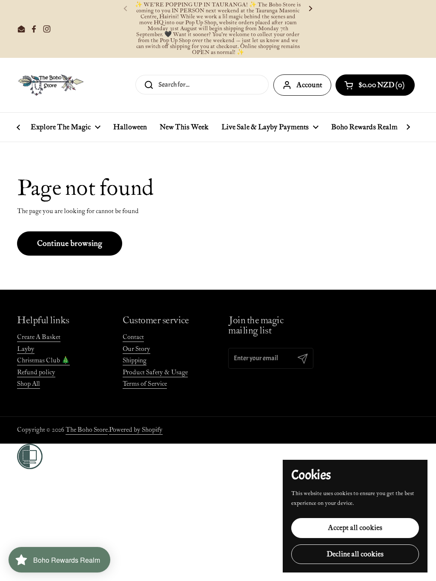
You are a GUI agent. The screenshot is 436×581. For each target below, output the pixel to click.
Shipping (134, 360)
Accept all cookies (355, 528)
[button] (375, 85)
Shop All (28, 384)
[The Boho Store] (50, 85)
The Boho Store (87, 430)
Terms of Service (145, 384)
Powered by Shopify (136, 430)
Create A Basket (38, 337)
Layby (25, 349)
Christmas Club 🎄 (43, 360)
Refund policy (36, 372)
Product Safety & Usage (155, 372)
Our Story (136, 349)
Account (309, 85)
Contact (133, 337)
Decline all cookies (355, 554)
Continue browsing (69, 243)
